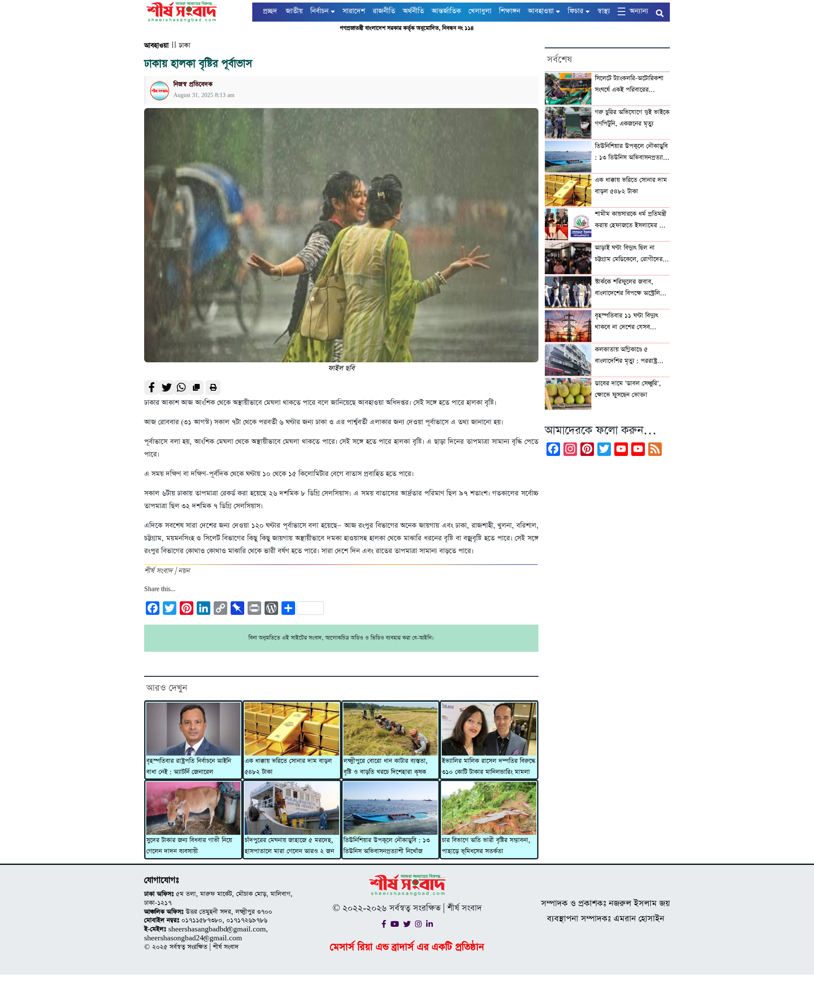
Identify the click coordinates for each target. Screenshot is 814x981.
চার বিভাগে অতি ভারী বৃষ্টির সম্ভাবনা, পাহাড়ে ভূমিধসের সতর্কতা (486, 846)
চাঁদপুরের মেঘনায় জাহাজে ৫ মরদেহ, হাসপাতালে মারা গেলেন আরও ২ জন (289, 846)
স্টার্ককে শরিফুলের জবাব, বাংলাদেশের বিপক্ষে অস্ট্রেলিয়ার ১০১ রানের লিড (632, 288)
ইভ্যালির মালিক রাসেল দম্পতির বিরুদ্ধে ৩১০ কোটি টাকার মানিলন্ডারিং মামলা (488, 766)
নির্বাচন (319, 11)
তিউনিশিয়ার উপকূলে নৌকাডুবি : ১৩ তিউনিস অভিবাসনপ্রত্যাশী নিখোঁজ (386, 846)
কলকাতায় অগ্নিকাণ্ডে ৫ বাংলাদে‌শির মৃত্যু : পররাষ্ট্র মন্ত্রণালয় (626, 356)
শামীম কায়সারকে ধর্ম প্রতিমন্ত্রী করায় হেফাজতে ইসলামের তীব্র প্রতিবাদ (632, 220)
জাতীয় (294, 11)
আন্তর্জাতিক (446, 11)
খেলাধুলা (479, 11)
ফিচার (575, 11)
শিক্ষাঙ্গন (509, 11)
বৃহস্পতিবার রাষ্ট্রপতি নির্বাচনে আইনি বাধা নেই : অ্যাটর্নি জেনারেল (188, 766)
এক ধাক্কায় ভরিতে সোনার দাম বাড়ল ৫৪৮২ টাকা (288, 766)
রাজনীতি (384, 11)
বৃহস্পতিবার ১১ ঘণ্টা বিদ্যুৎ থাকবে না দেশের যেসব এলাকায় (626, 322)
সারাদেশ (354, 11)
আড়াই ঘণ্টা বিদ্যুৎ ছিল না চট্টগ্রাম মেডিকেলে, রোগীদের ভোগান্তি (629, 254)
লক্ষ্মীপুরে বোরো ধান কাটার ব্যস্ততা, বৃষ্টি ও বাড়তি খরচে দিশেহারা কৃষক (385, 766)
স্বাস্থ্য (603, 11)
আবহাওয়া (541, 11)
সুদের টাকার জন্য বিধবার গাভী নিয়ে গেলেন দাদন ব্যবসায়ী (189, 846)
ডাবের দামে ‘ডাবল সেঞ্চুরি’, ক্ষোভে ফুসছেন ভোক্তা (628, 389)
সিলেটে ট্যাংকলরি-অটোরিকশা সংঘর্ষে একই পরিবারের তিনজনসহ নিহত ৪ (629, 84)
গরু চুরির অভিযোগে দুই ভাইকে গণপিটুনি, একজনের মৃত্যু (632, 118)
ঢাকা (184, 45)
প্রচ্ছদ (270, 11)
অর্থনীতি (413, 11)
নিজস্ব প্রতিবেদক (192, 84)
